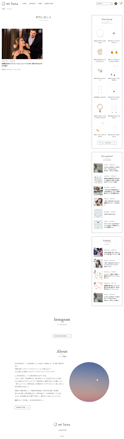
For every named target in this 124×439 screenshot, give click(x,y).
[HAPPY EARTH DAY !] (107, 213)
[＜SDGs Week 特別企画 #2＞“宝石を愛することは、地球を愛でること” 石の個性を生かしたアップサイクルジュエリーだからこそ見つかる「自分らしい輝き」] (107, 190)
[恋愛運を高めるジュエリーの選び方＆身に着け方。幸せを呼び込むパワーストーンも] (107, 286)
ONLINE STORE (49, 3)
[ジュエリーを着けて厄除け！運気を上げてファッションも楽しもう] (107, 275)
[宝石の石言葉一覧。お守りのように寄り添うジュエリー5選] (107, 252)
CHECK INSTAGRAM (60, 336)
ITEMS (40, 3)
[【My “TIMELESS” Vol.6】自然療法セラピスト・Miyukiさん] (107, 202)
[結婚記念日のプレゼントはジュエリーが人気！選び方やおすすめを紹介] (22, 49)
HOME (24, 3)
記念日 (4, 69)
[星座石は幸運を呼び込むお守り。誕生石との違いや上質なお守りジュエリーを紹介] (107, 179)
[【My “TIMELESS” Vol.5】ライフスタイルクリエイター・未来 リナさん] (107, 263)
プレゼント (11, 69)
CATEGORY (32, 3)
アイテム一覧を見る (105, 143)
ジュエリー (18, 69)
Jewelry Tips (5, 61)
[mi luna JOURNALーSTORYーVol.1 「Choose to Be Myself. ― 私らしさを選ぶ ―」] (107, 168)
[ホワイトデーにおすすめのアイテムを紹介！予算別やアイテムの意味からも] (107, 224)
